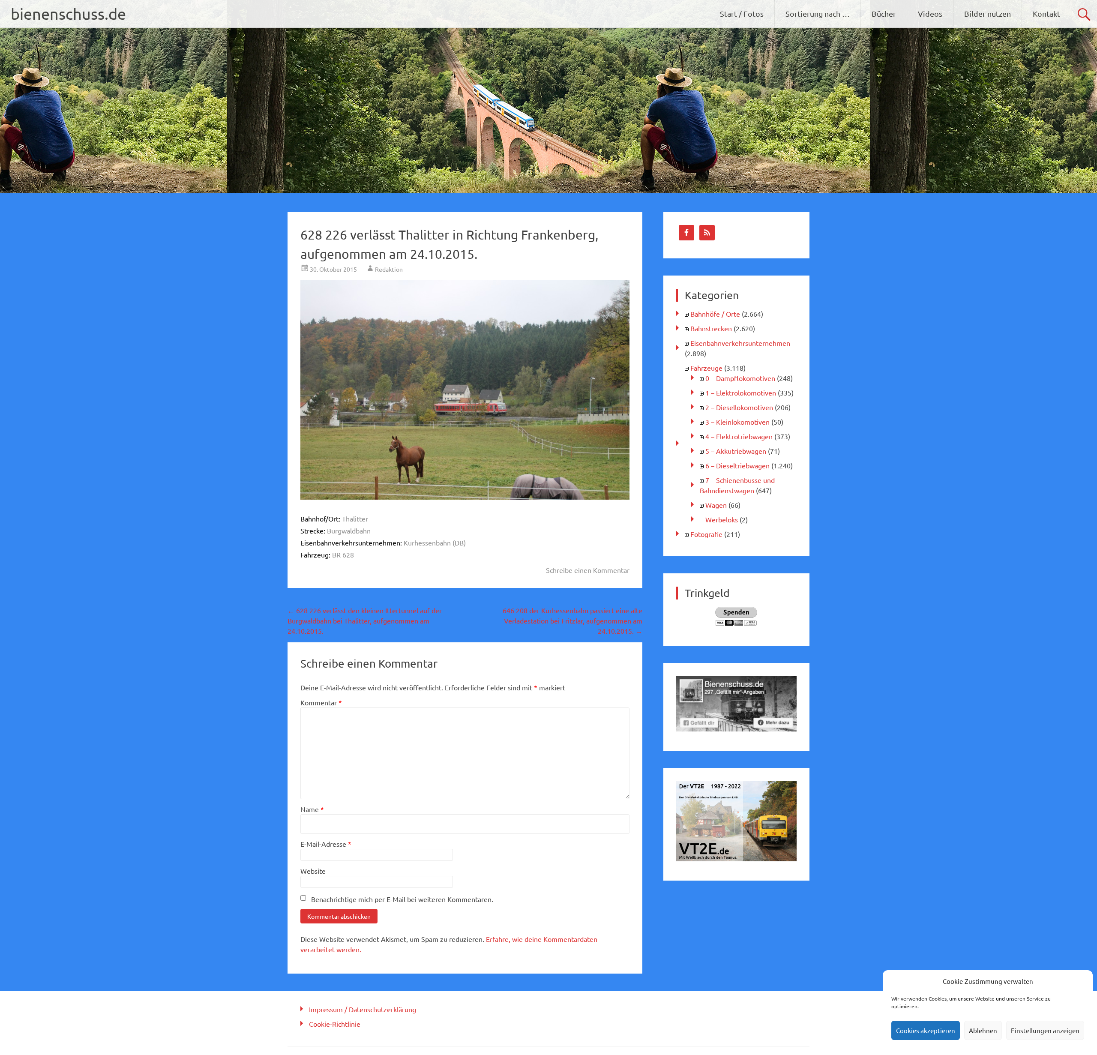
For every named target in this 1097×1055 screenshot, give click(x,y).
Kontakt (1046, 13)
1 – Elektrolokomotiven (740, 392)
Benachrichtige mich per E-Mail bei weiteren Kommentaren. (402, 899)
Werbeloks (721, 519)
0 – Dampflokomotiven (740, 378)
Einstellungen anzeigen (1045, 1030)
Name (312, 809)
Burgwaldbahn (349, 530)
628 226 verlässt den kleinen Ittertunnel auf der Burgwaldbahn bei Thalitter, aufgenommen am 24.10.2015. (365, 620)
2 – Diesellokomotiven (739, 407)
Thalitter (355, 518)
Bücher (884, 13)
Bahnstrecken (711, 328)
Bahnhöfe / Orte (715, 313)
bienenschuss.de (68, 13)
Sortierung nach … (817, 13)
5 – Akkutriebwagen (735, 451)
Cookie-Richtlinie (334, 1023)
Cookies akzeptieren (925, 1030)
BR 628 (343, 554)
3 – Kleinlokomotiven (737, 421)
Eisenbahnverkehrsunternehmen (740, 343)
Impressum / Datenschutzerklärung (362, 1009)
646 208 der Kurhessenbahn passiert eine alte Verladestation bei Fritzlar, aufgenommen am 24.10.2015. (572, 620)
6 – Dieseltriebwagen (737, 465)
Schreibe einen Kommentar (587, 570)
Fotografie (706, 534)
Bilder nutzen (987, 13)
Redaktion (389, 269)
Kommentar (321, 702)
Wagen (716, 505)
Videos (930, 13)
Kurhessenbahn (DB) (435, 542)
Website (313, 870)
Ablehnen (983, 1030)
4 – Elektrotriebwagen (739, 436)
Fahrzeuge (706, 367)
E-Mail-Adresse (325, 843)
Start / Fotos (742, 13)
